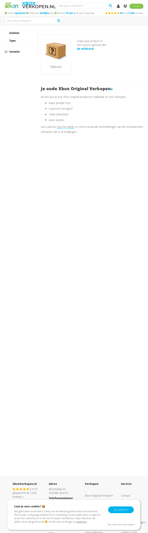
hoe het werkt (65, 127)
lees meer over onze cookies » (121, 524)
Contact (125, 495)
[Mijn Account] (118, 6)
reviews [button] (131, 13)
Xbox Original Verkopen (99, 495)
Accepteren (121, 509)
